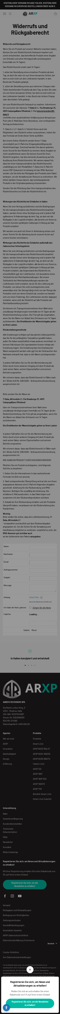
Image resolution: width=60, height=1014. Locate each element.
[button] (6, 1007)
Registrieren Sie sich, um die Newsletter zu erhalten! (30, 1003)
